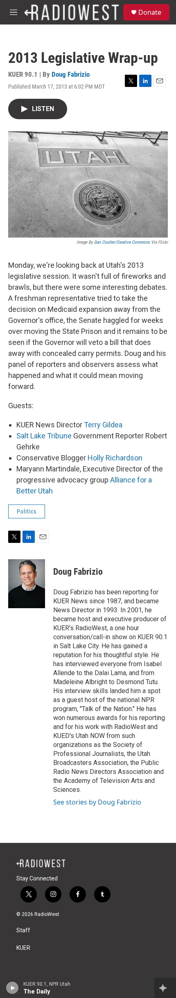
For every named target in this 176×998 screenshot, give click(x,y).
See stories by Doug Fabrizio (97, 802)
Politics (26, 511)
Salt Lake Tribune (44, 435)
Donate (149, 12)
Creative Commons (133, 242)
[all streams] (165, 988)
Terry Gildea (103, 424)
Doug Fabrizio (71, 74)
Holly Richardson (115, 457)
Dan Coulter (104, 242)
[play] (12, 988)
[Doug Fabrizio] (26, 583)
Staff (23, 930)
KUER (23, 948)
